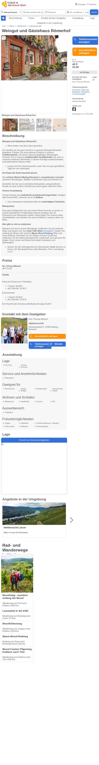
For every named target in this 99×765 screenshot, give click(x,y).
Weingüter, (85, 92)
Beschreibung (15, 18)
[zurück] (3, 18)
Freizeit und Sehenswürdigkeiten (34, 440)
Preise (31, 18)
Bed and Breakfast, (80, 91)
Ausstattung (77, 18)
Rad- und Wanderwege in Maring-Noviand (15, 552)
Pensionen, (77, 90)
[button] (65, 76)
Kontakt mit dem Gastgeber (53, 18)
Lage (92, 18)
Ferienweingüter (79, 94)
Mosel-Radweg (45, 233)
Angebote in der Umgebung (49, 23)
